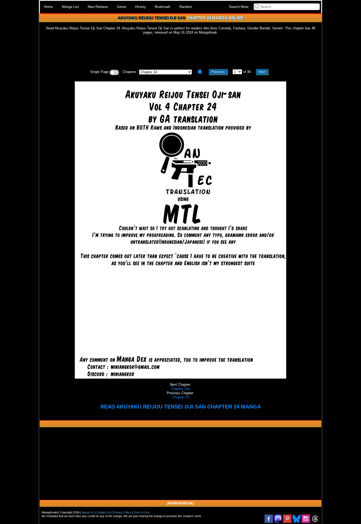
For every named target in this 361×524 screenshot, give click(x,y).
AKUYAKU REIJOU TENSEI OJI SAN (152, 18)
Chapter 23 (180, 397)
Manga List (70, 7)
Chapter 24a (180, 389)
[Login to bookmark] (200, 72)
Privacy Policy (122, 512)
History (140, 7)
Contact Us (103, 512)
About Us (88, 512)
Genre (121, 7)
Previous (218, 72)
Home (48, 7)
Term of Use (142, 512)
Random (185, 7)
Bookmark (162, 7)
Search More (238, 7)
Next (262, 72)
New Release (98, 7)
